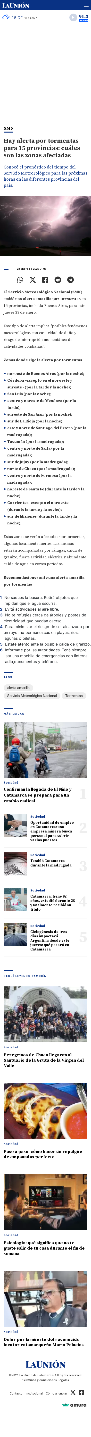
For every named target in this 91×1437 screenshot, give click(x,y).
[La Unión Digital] (15, 5)
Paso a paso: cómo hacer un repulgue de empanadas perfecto (43, 1154)
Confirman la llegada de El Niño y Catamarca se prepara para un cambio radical (38, 795)
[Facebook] (45, 280)
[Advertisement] (45, 72)
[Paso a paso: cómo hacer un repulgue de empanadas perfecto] (45, 1111)
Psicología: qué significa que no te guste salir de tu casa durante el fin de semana (44, 1248)
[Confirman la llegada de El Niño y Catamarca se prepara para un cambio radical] (45, 750)
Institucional (34, 1393)
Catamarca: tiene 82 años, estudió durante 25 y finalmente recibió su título (52, 903)
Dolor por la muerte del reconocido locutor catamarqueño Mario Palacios (44, 1342)
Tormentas (74, 696)
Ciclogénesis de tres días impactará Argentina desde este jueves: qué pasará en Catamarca (49, 941)
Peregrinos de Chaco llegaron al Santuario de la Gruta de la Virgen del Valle (44, 1060)
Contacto (16, 1393)
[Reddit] (57, 280)
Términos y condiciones (39, 1380)
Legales (63, 1380)
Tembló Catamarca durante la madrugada (51, 863)
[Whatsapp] (20, 280)
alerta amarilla (18, 688)
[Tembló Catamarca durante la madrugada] (15, 863)
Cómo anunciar (56, 1393)
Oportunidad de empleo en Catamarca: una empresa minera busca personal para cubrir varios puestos (52, 831)
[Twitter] (32, 280)
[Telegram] (70, 280)
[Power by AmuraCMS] (74, 1404)
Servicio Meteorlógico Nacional (32, 696)
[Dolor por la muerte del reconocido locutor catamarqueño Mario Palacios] (45, 1299)
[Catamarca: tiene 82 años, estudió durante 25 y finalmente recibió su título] (15, 899)
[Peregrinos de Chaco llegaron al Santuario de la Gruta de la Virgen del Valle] (45, 1014)
